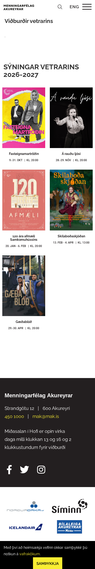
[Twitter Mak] (24, 470)
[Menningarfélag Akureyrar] (18, 7)
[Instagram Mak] (41, 470)
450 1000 (14, 416)
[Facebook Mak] (9, 470)
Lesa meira (24, 138)
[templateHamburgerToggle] (87, 7)
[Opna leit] (60, 7)
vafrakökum (29, 554)
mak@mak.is (46, 416)
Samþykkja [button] (47, 563)
